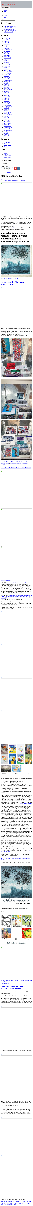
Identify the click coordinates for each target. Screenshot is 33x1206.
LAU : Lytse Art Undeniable (11, 27)
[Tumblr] (13, 169)
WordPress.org (7, 157)
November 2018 (8, 80)
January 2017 (7, 95)
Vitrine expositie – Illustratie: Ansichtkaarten (12, 283)
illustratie (3, 1203)
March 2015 (7, 110)
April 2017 (6, 94)
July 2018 (6, 83)
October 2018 (7, 81)
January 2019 (7, 78)
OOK (5, 143)
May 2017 (6, 92)
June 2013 (6, 134)
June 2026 (6, 41)
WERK (5, 146)
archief (5, 12)
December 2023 (7, 58)
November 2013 (8, 127)
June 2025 (6, 48)
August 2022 (7, 66)
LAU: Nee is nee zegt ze (10, 30)
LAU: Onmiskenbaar (9, 29)
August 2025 (7, 45)
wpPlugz (9, 172)
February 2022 (7, 70)
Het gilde (29, 1202)
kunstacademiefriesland (15, 463)
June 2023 (6, 62)
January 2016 (7, 103)
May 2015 (6, 109)
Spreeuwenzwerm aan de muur (13, 180)
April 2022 (6, 69)
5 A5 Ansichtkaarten (24, 980)
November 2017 (8, 90)
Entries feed (6, 154)
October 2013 (7, 128)
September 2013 (8, 130)
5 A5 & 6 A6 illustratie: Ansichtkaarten (16, 468)
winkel (5, 10)
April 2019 (6, 76)
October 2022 (7, 65)
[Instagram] (18, 169)
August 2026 (7, 38)
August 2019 (7, 74)
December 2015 (7, 105)
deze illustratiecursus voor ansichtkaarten (21, 582)
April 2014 (6, 120)
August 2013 (7, 131)
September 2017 (8, 91)
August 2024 (7, 51)
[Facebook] (4, 169)
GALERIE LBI (7, 142)
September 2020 (8, 71)
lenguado (28, 1203)
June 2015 (6, 108)
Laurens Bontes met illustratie (8, 2)
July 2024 (6, 52)
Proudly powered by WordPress (8, 1204)
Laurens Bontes (21, 1203)
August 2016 (7, 96)
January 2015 (7, 113)
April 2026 (6, 42)
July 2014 (6, 116)
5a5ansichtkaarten (23, 461)
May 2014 (6, 119)
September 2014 (8, 115)
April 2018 (6, 87)
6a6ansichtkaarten (5, 463)
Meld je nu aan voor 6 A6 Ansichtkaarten (11, 858)
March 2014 (7, 121)
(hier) (13, 227)
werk (5, 14)
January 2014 (7, 124)
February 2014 (7, 123)
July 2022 (6, 67)
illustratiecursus (12, 981)
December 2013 (7, 126)
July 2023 (6, 60)
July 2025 (6, 46)
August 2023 (7, 59)
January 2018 (7, 88)
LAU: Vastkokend (8, 32)
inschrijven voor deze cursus (25, 803)
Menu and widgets (5, 7)
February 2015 (7, 112)
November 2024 (8, 49)
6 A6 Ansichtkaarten (6, 580)
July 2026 (6, 40)
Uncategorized (7, 145)
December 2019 (7, 73)
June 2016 (6, 98)
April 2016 (6, 101)
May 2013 (6, 135)
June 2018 (6, 84)
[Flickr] (10, 169)
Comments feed (7, 155)
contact (5, 15)
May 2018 (6, 85)
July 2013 (6, 133)
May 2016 (6, 99)
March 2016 (7, 102)
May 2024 (6, 53)
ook (5, 17)
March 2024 (7, 55)
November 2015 (8, 106)
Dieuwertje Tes (22, 1202)
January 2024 (7, 56)
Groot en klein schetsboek (10, 26)
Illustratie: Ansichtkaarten (14, 330)
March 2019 (7, 77)
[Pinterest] (15, 169)
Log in (5, 153)
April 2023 (6, 63)
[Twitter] (7, 169)
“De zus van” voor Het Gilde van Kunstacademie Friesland (13, 987)
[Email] (2, 169)
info (5, 11)
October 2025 (7, 44)
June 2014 (6, 117)
